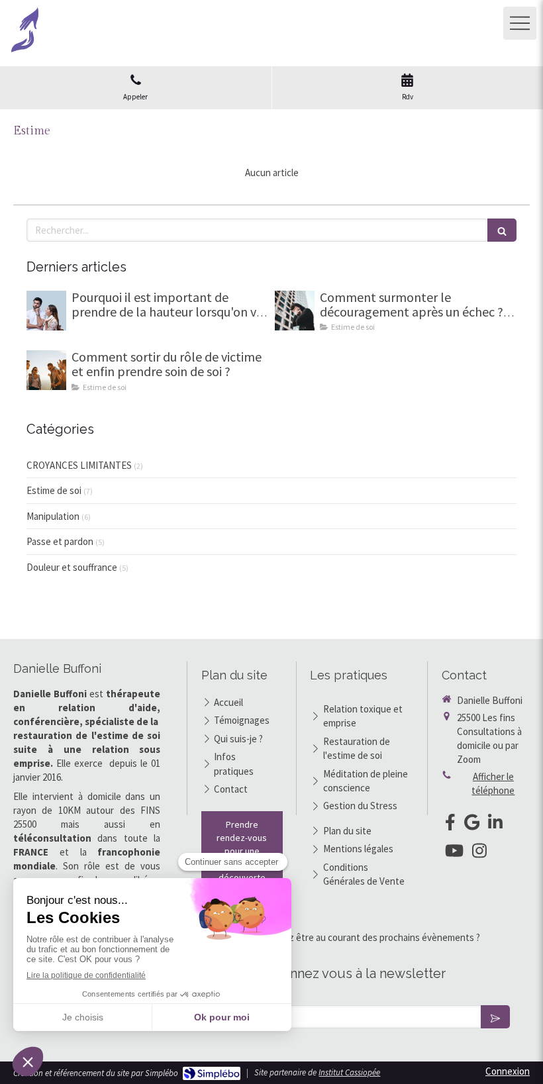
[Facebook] (450, 825)
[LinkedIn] (495, 825)
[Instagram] (479, 853)
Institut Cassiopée (349, 1072)
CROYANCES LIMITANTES (79, 465)
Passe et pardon (59, 541)
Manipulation (52, 516)
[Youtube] (454, 853)
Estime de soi (53, 490)
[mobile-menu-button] (519, 23)
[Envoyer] (495, 1016)
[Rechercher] (502, 230)
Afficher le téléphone (493, 783)
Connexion (507, 1071)
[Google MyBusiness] (472, 825)
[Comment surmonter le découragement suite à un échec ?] (295, 310)
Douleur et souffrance (71, 567)
